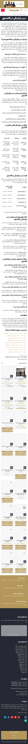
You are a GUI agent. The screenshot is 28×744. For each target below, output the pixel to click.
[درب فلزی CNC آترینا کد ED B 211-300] (7, 372)
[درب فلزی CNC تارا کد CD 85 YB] (7, 439)
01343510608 (14, 684)
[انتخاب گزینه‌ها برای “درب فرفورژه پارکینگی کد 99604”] (11, 538)
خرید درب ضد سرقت (22, 657)
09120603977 (4, 429)
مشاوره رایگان (7, 428)
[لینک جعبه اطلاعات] (14, 579)
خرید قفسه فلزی (23, 669)
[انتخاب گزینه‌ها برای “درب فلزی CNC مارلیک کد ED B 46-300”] (11, 467)
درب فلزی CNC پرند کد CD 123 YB (21, 470)
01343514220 (4, 431)
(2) (4, 381)
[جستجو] (2, 14)
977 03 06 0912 (14, 688)
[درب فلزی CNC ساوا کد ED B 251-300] (7, 394)
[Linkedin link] (5, 717)
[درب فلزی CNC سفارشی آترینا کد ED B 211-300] (20, 486)
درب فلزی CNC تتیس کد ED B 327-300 (20, 401)
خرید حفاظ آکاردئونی (22, 659)
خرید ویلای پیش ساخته (20, 646)
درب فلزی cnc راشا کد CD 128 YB (21, 423)
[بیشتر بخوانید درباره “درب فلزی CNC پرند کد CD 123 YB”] (25, 467)
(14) (5, 519)
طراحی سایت (23, 742)
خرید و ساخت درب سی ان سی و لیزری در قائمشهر (15, 333)
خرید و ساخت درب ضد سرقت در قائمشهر (17, 338)
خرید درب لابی (24, 671)
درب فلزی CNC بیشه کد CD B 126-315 (7, 494)
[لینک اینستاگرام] (18, 717)
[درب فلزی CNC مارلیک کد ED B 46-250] (20, 372)
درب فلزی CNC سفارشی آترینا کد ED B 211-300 (20, 494)
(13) (18, 425)
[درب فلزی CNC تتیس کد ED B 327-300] (20, 394)
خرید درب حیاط (23, 667)
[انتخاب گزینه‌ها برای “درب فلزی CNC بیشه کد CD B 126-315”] (11, 491)
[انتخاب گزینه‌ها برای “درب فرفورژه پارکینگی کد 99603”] (25, 538)
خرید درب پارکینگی (23, 664)
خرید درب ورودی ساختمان (21, 649)
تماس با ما (24, 712)
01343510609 (10, 431)
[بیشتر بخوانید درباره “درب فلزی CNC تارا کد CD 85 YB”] (11, 444)
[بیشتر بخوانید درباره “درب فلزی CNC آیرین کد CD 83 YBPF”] (25, 444)
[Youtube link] (15, 717)
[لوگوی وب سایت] (14, 10)
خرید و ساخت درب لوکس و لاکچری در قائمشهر (16, 347)
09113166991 (10, 429)
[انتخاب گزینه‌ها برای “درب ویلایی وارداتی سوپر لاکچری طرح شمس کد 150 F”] (25, 514)
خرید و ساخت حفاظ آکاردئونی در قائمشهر (17, 340)
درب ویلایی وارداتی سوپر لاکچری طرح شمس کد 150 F (20, 518)
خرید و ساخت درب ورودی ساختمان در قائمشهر (16, 345)
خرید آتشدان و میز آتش (20, 648)
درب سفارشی (24, 672)
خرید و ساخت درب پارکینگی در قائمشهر (17, 349)
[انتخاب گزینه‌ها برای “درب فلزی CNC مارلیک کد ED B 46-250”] (25, 376)
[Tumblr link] (8, 717)
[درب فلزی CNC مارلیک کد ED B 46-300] (7, 463)
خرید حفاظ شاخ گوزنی (22, 654)
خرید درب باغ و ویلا (22, 661)
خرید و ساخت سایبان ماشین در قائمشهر (17, 352)
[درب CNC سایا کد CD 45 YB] (7, 416)
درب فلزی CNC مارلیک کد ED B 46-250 (20, 379)
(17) (18, 519)
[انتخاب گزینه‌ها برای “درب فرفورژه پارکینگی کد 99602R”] (11, 514)
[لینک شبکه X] (22, 717)
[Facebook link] (25, 717)
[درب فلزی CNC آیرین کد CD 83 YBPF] (20, 439)
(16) (5, 496)
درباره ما (19, 712)
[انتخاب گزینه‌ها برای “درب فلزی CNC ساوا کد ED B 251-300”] (11, 398)
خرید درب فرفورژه (23, 666)
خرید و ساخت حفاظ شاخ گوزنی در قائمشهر (16, 336)
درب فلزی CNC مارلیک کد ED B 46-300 (7, 470)
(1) (18, 381)
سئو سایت (17, 742)
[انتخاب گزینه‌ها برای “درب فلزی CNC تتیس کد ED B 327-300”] (25, 398)
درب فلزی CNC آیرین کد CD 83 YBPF (20, 447)
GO (14, 735)
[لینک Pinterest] (12, 717)
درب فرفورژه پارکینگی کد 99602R (7, 517)
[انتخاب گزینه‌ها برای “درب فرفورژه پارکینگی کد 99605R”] (25, 561)
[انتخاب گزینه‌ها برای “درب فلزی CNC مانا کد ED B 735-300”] (11, 561)
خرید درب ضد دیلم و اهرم (21, 653)
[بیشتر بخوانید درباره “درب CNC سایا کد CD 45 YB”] (11, 420)
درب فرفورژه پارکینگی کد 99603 (20, 541)
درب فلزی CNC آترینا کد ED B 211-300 (7, 379)
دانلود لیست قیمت (13, 732)
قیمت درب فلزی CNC (22, 656)
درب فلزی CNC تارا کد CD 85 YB (7, 447)
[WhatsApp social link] (25, 720)
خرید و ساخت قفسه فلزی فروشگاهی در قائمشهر (15, 342)
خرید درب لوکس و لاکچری (21, 651)
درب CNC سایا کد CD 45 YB (7, 423)
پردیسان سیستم (5, 742)
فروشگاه (22, 355)
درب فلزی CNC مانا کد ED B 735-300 (7, 564)
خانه (26, 355)
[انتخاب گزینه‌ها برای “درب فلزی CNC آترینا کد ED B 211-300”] (11, 376)
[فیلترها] (23, 225)
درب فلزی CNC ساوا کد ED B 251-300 (7, 401)
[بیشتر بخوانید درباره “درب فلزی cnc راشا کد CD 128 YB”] (25, 420)
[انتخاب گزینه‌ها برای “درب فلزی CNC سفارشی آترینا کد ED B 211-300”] (25, 491)
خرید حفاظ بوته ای (23, 662)
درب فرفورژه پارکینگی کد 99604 (7, 541)
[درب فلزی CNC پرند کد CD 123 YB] (20, 463)
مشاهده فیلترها (22, 363)
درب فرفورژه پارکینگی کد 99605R (20, 564)
